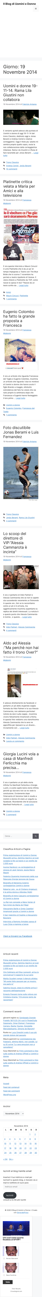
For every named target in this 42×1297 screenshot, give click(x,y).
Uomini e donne (13, 405)
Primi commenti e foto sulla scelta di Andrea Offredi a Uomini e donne (20, 1053)
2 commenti (11, 815)
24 (5, 1153)
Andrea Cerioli (12, 166)
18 (10, 1148)
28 (25, 1153)
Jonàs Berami (25, 166)
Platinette (24, 296)
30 (36, 1153)
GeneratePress (22, 1212)
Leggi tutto (23, 285)
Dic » (11, 1159)
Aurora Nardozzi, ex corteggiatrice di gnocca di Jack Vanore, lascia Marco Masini (19, 870)
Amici (8, 292)
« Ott (5, 1159)
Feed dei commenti (11, 1091)
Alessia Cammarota (26, 627)
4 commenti (11, 630)
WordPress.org (9, 1095)
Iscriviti (9, 1195)
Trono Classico (12, 162)
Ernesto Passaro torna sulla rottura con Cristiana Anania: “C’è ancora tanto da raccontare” (20, 997)
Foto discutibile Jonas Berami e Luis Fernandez (21, 432)
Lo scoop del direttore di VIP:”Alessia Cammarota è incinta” (15, 542)
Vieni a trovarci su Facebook (17, 936)
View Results (16, 1289)
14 (25, 1143)
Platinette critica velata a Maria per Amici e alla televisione (19, 188)
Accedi (6, 1084)
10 (5, 1143)
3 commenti (11, 521)
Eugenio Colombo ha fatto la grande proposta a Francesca (19, 318)
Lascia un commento (15, 741)
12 (15, 1143)
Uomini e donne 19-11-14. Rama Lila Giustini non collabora (20, 93)
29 (31, 1153)
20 (20, 1148)
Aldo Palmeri (11, 627)
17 (5, 1148)
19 (15, 1148)
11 (10, 1143)
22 (31, 1148)
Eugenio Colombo (13, 408)
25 (10, 1153)
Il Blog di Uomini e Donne (19, 3)
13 (20, 1143)
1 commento (11, 299)
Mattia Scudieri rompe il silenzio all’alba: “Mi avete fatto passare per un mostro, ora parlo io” (20, 981)
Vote (8, 1282)
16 (36, 1143)
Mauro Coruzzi (12, 296)
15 (30, 1143)
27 (20, 1153)
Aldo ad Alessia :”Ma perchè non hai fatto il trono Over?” (21, 647)
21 (25, 1148)
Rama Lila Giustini (27, 518)
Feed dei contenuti (11, 1087)
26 (15, 1153)
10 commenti (11, 169)
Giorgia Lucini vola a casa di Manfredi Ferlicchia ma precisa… (21, 761)
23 (36, 1148)
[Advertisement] (21, 36)
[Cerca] (36, 836)
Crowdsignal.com (16, 1291)
